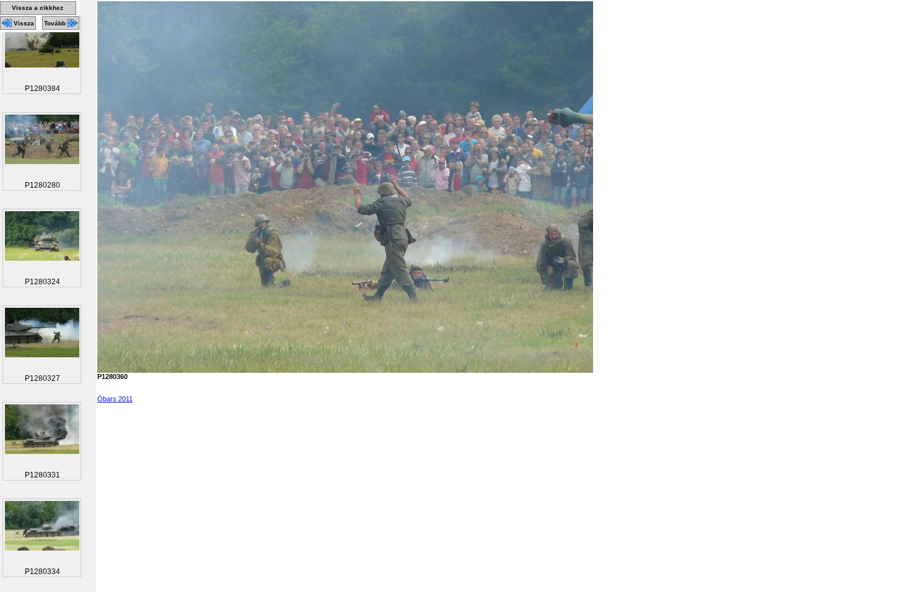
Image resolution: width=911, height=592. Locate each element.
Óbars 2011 (115, 399)
